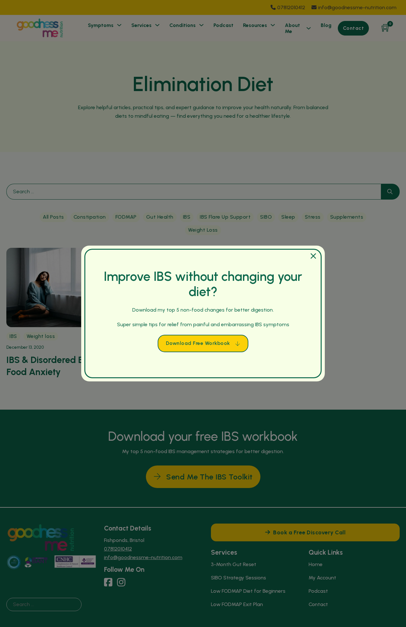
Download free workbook (198, 343)
